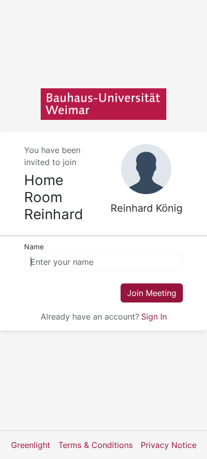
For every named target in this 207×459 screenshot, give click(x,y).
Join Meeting (151, 293)
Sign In (154, 317)
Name (34, 246)
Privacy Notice (168, 445)
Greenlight (30, 445)
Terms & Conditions (95, 445)
